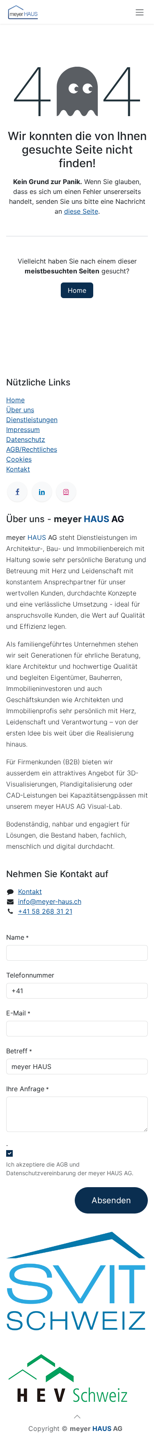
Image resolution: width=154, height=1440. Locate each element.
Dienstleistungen (31, 419)
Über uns (20, 410)
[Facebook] (17, 492)
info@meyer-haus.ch (49, 901)
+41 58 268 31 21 (45, 911)
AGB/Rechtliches (31, 449)
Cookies (19, 459)
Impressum (23, 429)
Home (77, 290)
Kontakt (18, 469)
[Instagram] (66, 492)
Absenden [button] (111, 1200)
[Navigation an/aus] (139, 12)
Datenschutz (25, 439)
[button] (77, 1416)
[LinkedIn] (42, 492)
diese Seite (81, 211)
